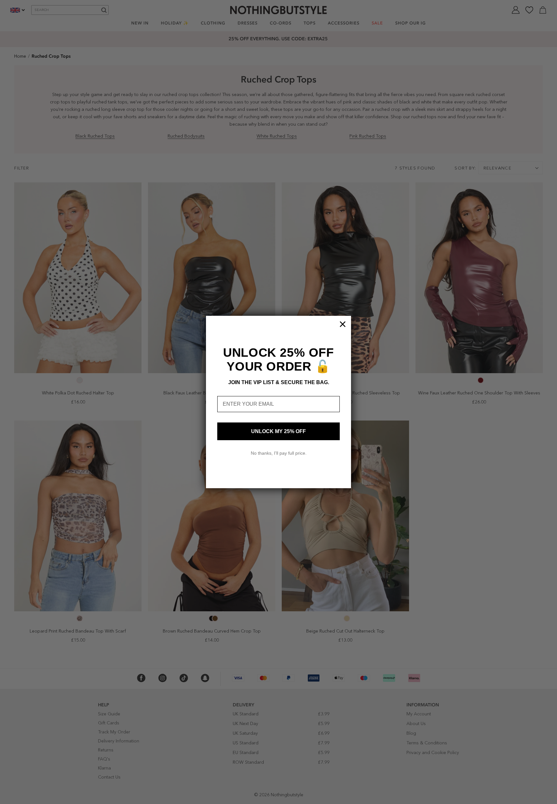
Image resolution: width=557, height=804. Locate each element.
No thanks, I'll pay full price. (279, 453)
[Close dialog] (342, 324)
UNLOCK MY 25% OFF (278, 431)
